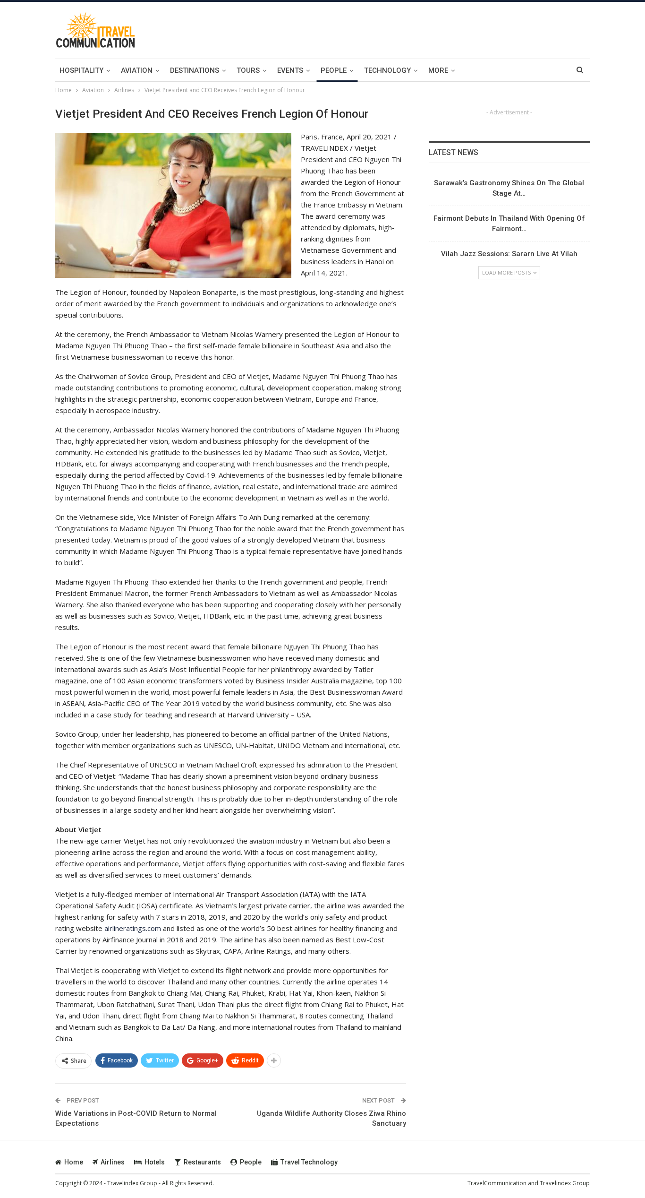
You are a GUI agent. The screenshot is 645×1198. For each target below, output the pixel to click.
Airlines (113, 1162)
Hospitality (81, 70)
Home (73, 1162)
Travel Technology (309, 1162)
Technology (387, 70)
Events (290, 70)
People (334, 70)
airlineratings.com (132, 928)
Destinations (194, 70)
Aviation (137, 70)
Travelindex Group (565, 1183)
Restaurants (202, 1162)
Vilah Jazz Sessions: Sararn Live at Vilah (509, 254)
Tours (248, 70)
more (438, 70)
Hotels (154, 1162)
